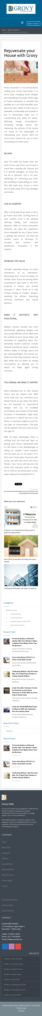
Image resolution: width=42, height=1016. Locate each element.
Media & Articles (11, 610)
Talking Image (21, 1008)
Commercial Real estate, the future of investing (20, 588)
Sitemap (21, 1011)
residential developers (30, 493)
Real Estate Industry (17, 625)
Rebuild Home (22, 491)
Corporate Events (16, 618)
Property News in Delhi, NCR (20, 621)
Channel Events (15, 614)
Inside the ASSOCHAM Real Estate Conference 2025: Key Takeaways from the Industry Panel (24, 709)
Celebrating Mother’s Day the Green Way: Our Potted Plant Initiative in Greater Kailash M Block (25, 674)
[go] (35, 731)
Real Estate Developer (11, 491)
